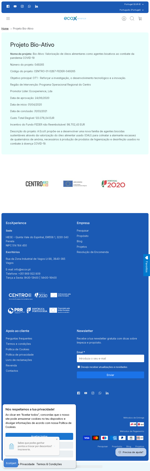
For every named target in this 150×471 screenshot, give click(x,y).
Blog (79, 241)
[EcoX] (75, 18)
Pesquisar (83, 230)
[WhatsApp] (29, 7)
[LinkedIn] (36, 7)
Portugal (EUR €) (132, 4)
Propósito (83, 235)
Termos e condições (18, 343)
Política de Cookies (17, 349)
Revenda (11, 365)
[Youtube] (15, 6)
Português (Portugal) (130, 10)
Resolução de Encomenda (93, 252)
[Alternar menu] (10, 18)
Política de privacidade (20, 354)
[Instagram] (22, 6)
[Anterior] (43, 7)
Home (5, 28)
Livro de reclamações (19, 359)
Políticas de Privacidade (20, 464)
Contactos (12, 370)
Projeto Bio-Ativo (23, 28)
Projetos (82, 246)
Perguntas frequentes (19, 338)
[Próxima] (107, 7)
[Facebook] (8, 6)
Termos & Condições (49, 464)
